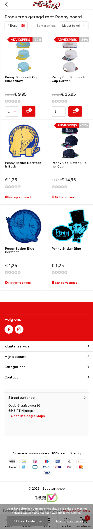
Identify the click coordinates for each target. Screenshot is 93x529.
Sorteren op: (46, 26)
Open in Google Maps (28, 416)
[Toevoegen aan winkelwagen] (28, 111)
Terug (6, 4)
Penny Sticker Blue (66, 249)
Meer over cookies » (69, 521)
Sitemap (76, 453)
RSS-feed (59, 453)
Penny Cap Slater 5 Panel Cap (70, 164)
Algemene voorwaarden (30, 453)
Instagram (19, 329)
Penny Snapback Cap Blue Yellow (21, 79)
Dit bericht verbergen (28, 521)
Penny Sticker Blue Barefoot (19, 250)
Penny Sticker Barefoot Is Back (23, 164)
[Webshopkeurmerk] (46, 497)
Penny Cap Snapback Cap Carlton (68, 79)
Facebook (9, 329)
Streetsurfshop (53, 488)
